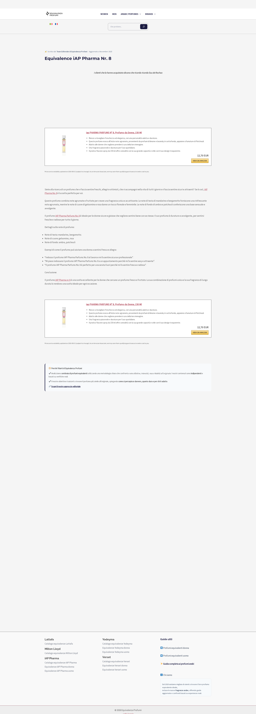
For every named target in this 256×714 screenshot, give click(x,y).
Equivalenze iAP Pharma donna (59, 666)
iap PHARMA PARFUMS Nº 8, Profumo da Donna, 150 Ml (114, 132)
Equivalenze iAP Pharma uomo (59, 670)
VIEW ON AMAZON (200, 160)
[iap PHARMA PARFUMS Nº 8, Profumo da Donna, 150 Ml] (64, 144)
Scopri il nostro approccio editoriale (66, 386)
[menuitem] (51, 24)
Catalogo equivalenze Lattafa (59, 643)
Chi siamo (167, 675)
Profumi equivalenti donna (176, 648)
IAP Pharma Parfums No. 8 (67, 215)
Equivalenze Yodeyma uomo (115, 651)
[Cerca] (143, 26)
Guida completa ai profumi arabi (178, 663)
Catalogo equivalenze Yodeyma (117, 643)
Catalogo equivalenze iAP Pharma (61, 662)
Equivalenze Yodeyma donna (116, 647)
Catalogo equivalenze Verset (116, 661)
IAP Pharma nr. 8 (62, 280)
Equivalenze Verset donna (114, 665)
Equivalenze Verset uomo (114, 669)
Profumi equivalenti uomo (176, 655)
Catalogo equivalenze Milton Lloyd (61, 653)
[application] (139, 14)
